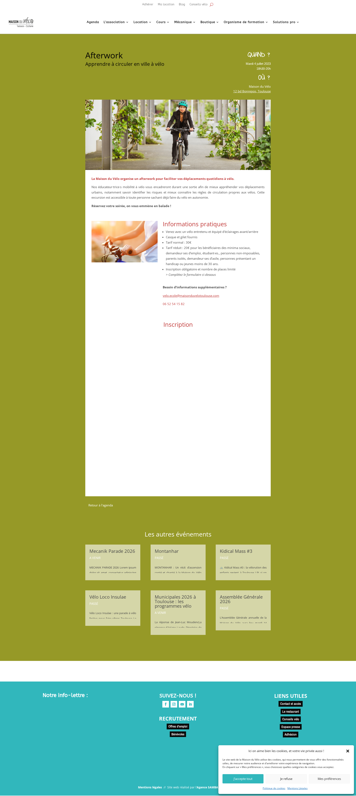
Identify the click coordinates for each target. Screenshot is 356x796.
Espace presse (290, 726)
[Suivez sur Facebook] (165, 704)
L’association (114, 22)
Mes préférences (329, 779)
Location (141, 22)
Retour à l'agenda (100, 505)
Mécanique (183, 22)
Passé (93, 603)
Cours (161, 22)
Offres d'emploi (177, 726)
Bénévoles (177, 734)
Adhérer (147, 4)
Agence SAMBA (207, 787)
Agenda (93, 22)
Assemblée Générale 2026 (241, 599)
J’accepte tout (243, 779)
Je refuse (286, 779)
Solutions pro (284, 22)
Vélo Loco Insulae (107, 597)
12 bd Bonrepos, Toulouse (252, 91)
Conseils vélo (198, 4)
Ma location (166, 4)
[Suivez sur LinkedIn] (190, 704)
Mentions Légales (297, 788)
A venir (95, 558)
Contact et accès (290, 703)
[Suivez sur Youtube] (182, 704)
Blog (182, 4)
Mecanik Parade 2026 (112, 551)
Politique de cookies (274, 788)
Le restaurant (290, 711)
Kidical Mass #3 (236, 551)
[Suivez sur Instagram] (174, 704)
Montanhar (167, 551)
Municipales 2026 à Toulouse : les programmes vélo (175, 601)
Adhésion (291, 734)
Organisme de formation (244, 22)
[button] (348, 751)
